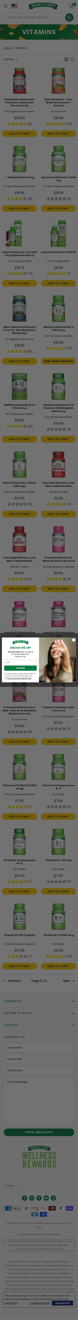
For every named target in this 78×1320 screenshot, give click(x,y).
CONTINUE (20, 668)
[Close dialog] (73, 640)
